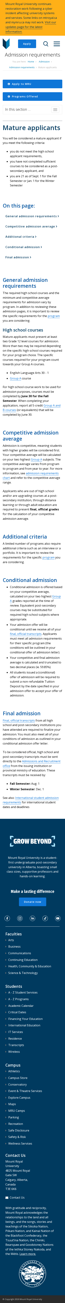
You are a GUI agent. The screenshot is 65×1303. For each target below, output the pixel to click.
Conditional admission (22, 247)
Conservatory (17, 1084)
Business (14, 947)
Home (31, 61)
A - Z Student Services (23, 992)
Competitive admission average (30, 226)
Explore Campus (19, 1098)
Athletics (14, 1071)
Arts (11, 940)
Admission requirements (21, 67)
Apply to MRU (21, 84)
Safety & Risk (17, 1137)
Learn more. (28, 1254)
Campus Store (17, 1078)
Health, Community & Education (29, 966)
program (54, 316)
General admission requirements (31, 216)
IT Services (15, 1032)
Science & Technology (23, 973)
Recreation (15, 1124)
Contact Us (17, 1197)
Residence (15, 1039)
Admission (44, 61)
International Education (24, 1025)
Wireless (14, 1052)
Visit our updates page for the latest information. (30, 26)
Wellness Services (20, 1143)
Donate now (32, 901)
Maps (12, 1104)
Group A (15, 378)
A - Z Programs (18, 999)
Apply (27, 43)
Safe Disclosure (18, 1130)
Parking (13, 1117)
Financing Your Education (25, 1019)
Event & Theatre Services (25, 1091)
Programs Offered (24, 96)
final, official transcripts (26, 634)
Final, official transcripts (19, 720)
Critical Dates (17, 1012)
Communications (19, 953)
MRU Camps (16, 1111)
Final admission (17, 257)
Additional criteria (19, 237)
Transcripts (16, 1045)
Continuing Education (23, 960)
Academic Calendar (21, 1006)
